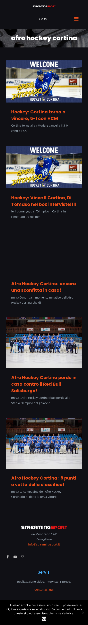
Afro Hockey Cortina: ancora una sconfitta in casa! (43, 286)
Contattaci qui (44, 590)
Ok (44, 618)
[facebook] (7, 556)
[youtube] (15, 556)
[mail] (22, 556)
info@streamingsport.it (44, 544)
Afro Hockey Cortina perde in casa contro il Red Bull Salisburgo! (44, 384)
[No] (83, 612)
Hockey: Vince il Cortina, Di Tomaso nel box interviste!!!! (44, 201)
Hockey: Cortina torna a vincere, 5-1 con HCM (38, 115)
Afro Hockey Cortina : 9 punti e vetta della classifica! (43, 481)
